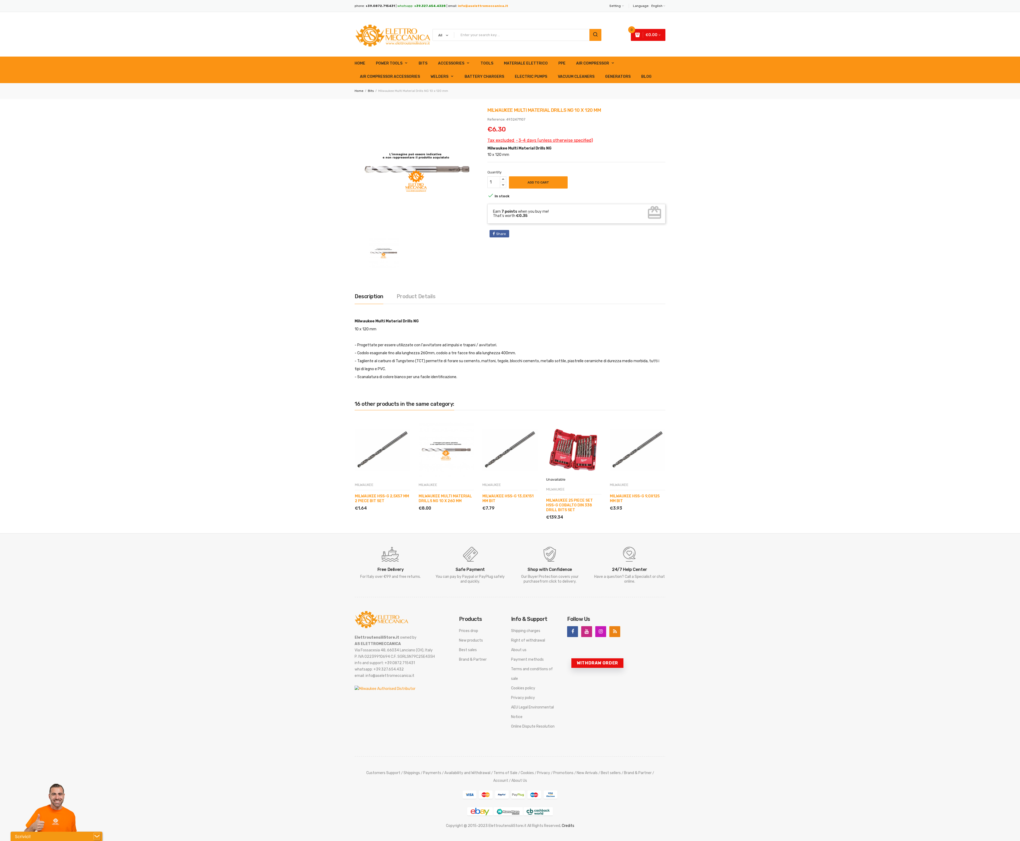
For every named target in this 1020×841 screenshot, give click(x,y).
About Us (519, 780)
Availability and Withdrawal (467, 773)
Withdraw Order (597, 662)
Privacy (543, 773)
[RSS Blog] (614, 631)
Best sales (468, 650)
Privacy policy (523, 697)
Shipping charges (525, 631)
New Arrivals (587, 773)
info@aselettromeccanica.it (483, 6)
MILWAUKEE (364, 485)
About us (518, 650)
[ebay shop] (480, 811)
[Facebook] (572, 631)
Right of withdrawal (528, 640)
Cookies (527, 773)
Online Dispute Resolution (533, 726)
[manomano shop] (508, 811)
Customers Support (383, 773)
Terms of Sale (505, 773)
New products (471, 640)
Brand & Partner (473, 659)
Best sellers (611, 773)
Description (369, 296)
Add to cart (538, 182)
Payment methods (527, 659)
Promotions (563, 773)
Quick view (379, 502)
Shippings (411, 773)
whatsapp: (421, 6)
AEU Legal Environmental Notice (532, 712)
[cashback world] (538, 811)
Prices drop (468, 631)
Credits (568, 825)
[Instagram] (600, 631)
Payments (432, 773)
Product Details (416, 296)
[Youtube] (586, 631)
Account (500, 780)
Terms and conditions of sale (532, 674)
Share (501, 234)
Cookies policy (523, 688)
